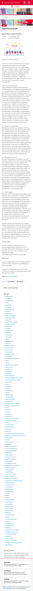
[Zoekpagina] (29, 3)
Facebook (12, 281)
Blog (6, 17)
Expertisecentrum (10, 28)
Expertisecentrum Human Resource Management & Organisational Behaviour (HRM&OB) (2, 17)
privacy (26, 587)
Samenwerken (14, 276)
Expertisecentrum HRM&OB (12, 3)
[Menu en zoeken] (25, 3)
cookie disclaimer (8, 588)
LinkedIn (21, 281)
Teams (7, 276)
